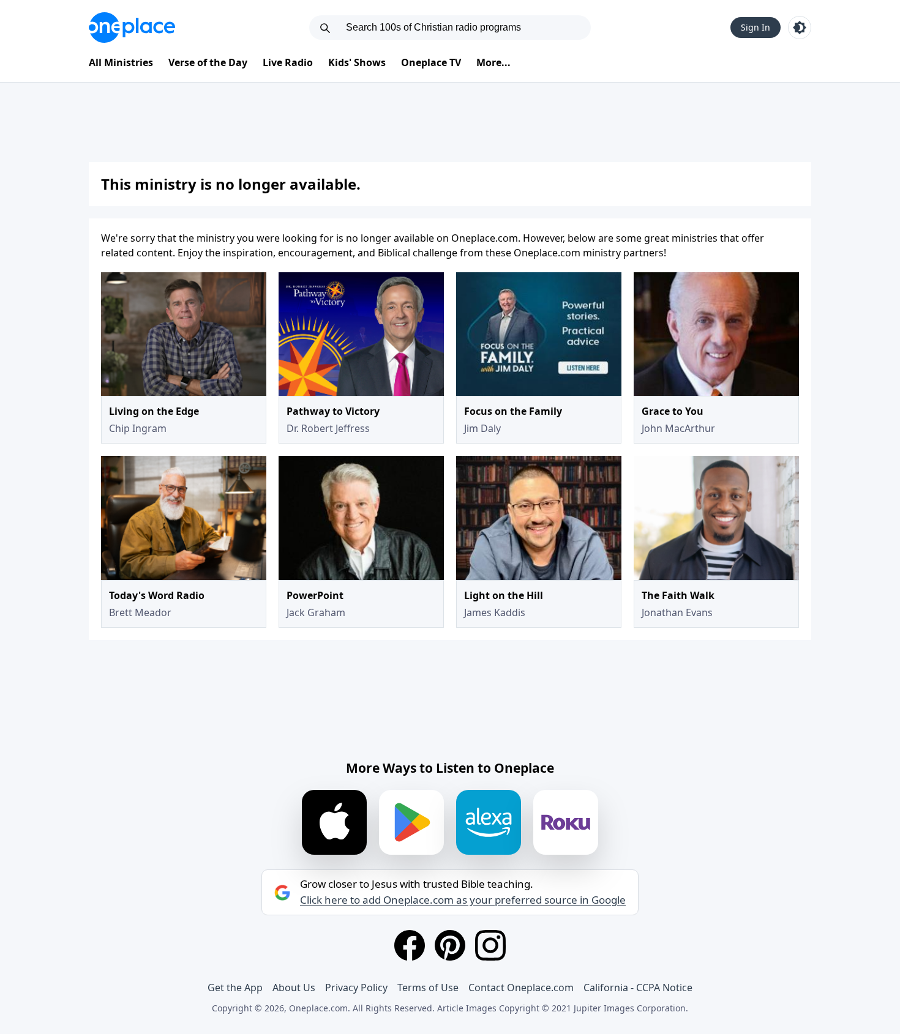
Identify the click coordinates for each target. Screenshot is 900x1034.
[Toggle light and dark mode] (799, 27)
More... (493, 62)
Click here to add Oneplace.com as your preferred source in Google (463, 900)
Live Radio (288, 62)
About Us (293, 987)
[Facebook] (409, 945)
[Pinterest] (450, 945)
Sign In (755, 27)
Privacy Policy (356, 987)
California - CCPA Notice (637, 987)
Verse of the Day (207, 62)
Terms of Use (428, 987)
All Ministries (121, 62)
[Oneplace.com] (132, 27)
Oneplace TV (431, 62)
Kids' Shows (357, 62)
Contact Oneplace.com (521, 987)
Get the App (235, 987)
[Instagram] (490, 945)
